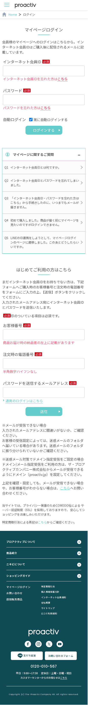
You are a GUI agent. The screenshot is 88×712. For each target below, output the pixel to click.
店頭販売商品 (14, 599)
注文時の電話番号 (18, 354)
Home (12, 14)
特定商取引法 (48, 586)
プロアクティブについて (20, 541)
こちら (62, 78)
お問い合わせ (14, 593)
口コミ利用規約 (49, 613)
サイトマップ (48, 608)
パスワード (12, 90)
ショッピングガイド (18, 575)
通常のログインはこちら (24, 400)
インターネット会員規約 (53, 597)
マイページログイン (18, 587)
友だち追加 (29, 655)
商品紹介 (11, 553)
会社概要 (45, 602)
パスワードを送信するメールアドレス (35, 383)
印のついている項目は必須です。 (36, 315)
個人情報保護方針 (50, 591)
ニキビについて (15, 564)
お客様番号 (12, 325)
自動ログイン (14, 119)
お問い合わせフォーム (60, 655)
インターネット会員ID (22, 61)
